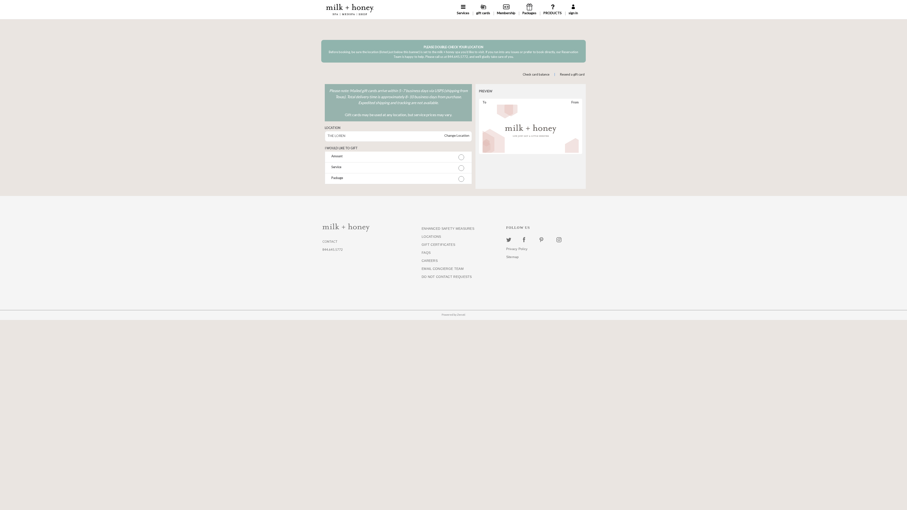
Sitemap (512, 257)
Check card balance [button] (536, 74)
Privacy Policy (517, 249)
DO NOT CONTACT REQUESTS (447, 277)
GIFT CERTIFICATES (438, 244)
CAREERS (430, 261)
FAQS (426, 253)
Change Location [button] (456, 135)
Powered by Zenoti (453, 314)
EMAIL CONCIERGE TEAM (443, 269)
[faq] (552, 10)
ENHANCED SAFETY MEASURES (448, 228)
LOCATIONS (431, 236)
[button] (398, 157)
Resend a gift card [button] (572, 74)
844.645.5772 (332, 249)
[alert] (453, 51)
